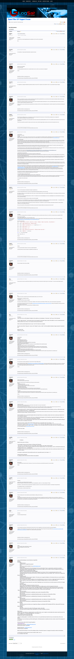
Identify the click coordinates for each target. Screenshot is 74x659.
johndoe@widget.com (56, 137)
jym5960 (10, 437)
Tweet (14, 639)
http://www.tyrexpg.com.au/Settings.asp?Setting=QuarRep (36, 363)
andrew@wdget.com (55, 166)
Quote (61, 33)
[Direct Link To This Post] (17, 33)
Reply (64, 33)
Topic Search (58, 31)
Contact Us (37, 654)
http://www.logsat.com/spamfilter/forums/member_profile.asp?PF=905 (41, 303)
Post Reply (11, 29)
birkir (10, 510)
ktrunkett (11, 49)
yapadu (10, 114)
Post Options (53, 33)
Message (18, 31)
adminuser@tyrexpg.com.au (30, 426)
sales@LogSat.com (45, 653)
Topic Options (63, 31)
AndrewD (11, 96)
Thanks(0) (58, 33)
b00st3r (10, 33)
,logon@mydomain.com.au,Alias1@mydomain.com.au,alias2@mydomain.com (28, 219)
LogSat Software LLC (37, 653)
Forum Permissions (62, 643)
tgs (10, 278)
